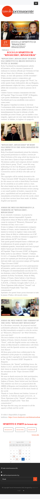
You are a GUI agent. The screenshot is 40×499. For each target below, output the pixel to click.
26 (17, 459)
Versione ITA (8, 430)
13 (20, 453)
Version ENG (20, 430)
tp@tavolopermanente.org (11, 475)
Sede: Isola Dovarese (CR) (9, 468)
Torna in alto (35, 435)
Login (19, 490)
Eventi (11, 50)
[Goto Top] (23, 490)
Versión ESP (31, 430)
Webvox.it (35, 487)
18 (14, 456)
